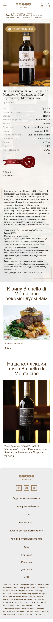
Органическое (43, 119)
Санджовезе (44, 138)
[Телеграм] (19, 488)
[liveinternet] (6, 620)
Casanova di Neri (42, 131)
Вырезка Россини (13, 343)
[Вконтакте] (26, 488)
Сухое (47, 112)
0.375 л (46, 142)
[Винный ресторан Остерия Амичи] (23, 5)
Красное (46, 108)
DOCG (47, 150)
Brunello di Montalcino (39, 134)
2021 (47, 146)
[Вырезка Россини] (26, 323)
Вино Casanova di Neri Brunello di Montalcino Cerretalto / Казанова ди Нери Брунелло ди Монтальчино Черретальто (25, 449)
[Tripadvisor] (34, 488)
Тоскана (46, 123)
